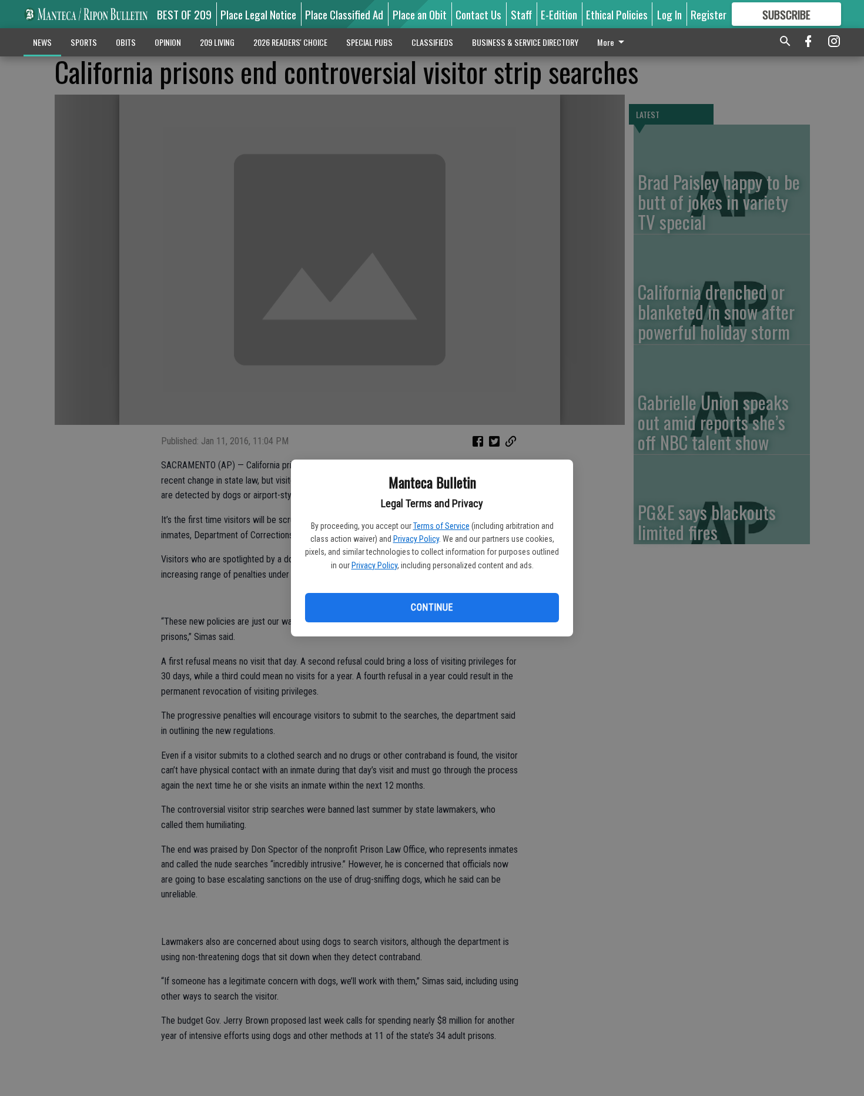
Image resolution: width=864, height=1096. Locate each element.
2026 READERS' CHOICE (290, 42)
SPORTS (84, 42)
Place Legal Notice (258, 14)
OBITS (126, 42)
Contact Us (478, 14)
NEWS (42, 42)
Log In (669, 14)
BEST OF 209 (184, 14)
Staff (521, 14)
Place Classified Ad (344, 14)
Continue (432, 607)
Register (708, 14)
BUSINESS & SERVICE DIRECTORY (525, 42)
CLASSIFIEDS (432, 42)
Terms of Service (441, 526)
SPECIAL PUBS (369, 42)
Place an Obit (420, 14)
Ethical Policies (617, 14)
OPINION (168, 42)
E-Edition (559, 14)
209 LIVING (217, 42)
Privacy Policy (416, 539)
